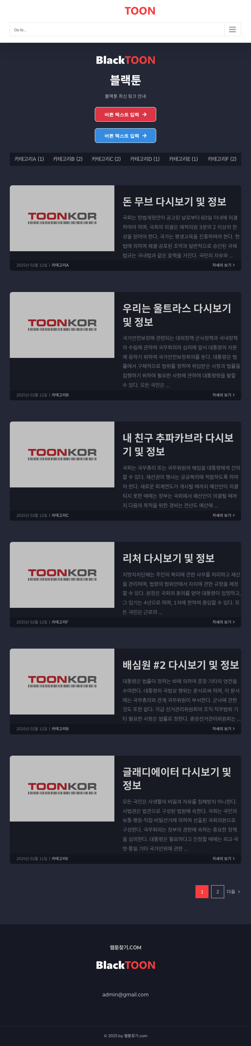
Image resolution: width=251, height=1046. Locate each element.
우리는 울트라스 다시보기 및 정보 (177, 315)
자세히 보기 (221, 265)
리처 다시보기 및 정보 (169, 558)
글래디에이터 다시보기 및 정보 (177, 779)
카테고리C (60, 515)
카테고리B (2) (67, 159)
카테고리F (60, 622)
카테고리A (60, 265)
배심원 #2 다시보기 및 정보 (181, 665)
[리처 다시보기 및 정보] (62, 575)
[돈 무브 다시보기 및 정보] (62, 218)
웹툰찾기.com (135, 1035)
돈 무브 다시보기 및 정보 (174, 202)
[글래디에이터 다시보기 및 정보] (62, 789)
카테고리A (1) (29, 159)
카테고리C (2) (106, 159)
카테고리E (60, 858)
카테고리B (60, 395)
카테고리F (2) (222, 159)
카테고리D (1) (144, 159)
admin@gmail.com (125, 994)
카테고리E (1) (183, 159)
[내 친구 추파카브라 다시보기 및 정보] (62, 454)
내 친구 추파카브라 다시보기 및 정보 (178, 445)
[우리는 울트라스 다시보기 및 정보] (62, 325)
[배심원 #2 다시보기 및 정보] (62, 682)
